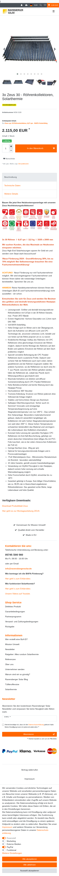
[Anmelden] (22, 5)
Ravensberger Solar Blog (16, 679)
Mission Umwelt (12, 644)
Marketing (11, 841)
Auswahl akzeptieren (29, 870)
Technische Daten (12, 185)
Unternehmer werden (14, 669)
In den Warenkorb (35, 148)
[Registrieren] (26, 5)
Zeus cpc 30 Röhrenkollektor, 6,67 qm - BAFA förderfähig (26, 123)
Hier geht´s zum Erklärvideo (17, 578)
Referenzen (10, 659)
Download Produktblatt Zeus (15, 506)
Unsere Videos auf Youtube (17, 593)
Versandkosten (23, 164)
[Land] (31, 5)
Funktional (11, 850)
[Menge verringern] (11, 150)
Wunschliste (10, 159)
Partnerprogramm (13, 616)
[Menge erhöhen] (11, 146)
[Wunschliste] (45, 5)
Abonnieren (28, 734)
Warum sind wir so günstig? (17, 674)
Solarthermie (11, 689)
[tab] (29, 177)
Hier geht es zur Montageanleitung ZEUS (20, 511)
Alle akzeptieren (29, 859)
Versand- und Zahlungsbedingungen (21, 621)
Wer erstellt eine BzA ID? (16, 639)
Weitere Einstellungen (12, 853)
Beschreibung (10, 177)
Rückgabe (9, 626)
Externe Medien (14, 844)
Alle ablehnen (29, 865)
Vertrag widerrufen (29, 770)
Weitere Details (11, 194)
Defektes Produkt (13, 606)
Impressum (29, 779)
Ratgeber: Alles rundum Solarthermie (22, 654)
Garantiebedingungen (15, 611)
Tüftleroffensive (12, 684)
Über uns (9, 664)
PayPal (10, 847)
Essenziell (11, 838)
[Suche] (41, 5)
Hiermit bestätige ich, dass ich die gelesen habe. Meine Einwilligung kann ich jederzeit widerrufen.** (29, 726)
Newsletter (10, 649)
